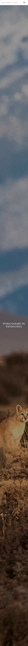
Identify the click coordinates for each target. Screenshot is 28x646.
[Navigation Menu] (24, 2)
